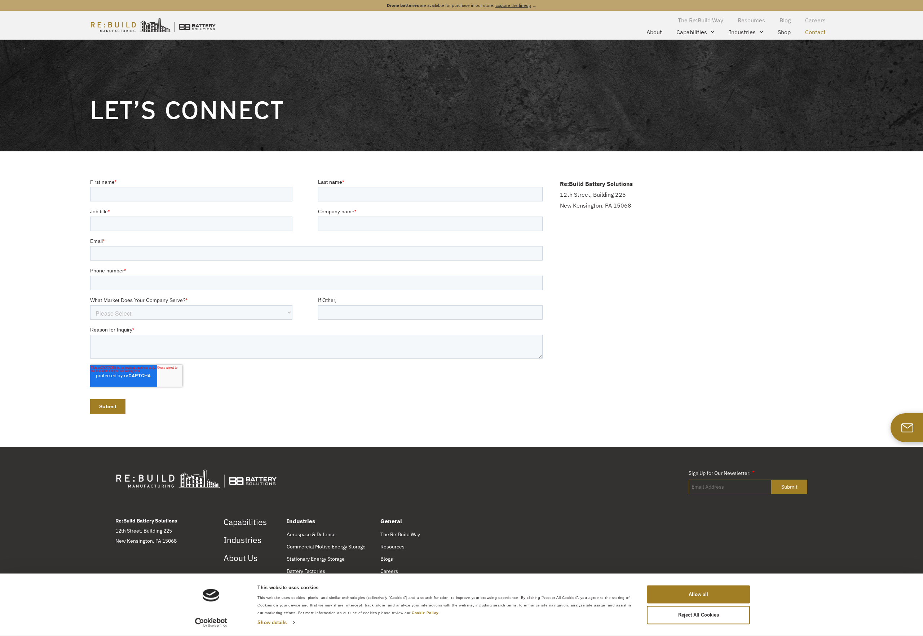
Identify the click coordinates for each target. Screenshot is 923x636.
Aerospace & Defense (311, 534)
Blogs (386, 559)
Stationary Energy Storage (316, 559)
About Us (240, 557)
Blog (785, 20)
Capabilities (691, 32)
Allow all (698, 594)
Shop (784, 32)
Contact (815, 32)
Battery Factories (306, 571)
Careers (815, 20)
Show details (272, 622)
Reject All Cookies (698, 615)
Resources (751, 20)
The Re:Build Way (700, 20)
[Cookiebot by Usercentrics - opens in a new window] (211, 622)
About (654, 32)
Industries (742, 32)
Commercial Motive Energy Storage (326, 546)
